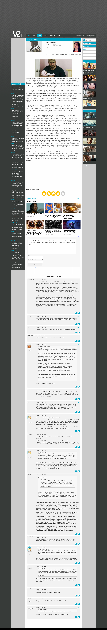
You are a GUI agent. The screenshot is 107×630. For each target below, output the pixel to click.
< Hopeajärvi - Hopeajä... (31, 198)
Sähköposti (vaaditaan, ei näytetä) (35, 259)
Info (84, 55)
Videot (46, 35)
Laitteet (53, 35)
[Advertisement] (53, 623)
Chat (59, 35)
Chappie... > (78, 198)
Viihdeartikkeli (15, 217)
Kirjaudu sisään (87, 43)
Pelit (33, 35)
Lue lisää (59, 628)
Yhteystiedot (86, 58)
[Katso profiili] (29, 346)
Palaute (85, 52)
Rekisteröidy (86, 46)
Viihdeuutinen (14, 86)
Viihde (39, 35)
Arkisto (85, 49)
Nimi (29, 255)
